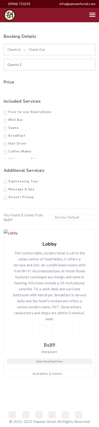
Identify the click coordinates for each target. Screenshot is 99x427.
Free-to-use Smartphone (29, 112)
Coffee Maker (20, 151)
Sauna (13, 127)
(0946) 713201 (19, 4)
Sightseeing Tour (23, 181)
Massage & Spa (21, 189)
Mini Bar (15, 120)
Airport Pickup (21, 197)
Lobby (49, 244)
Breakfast (16, 135)
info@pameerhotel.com (77, 4)
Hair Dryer (17, 143)
